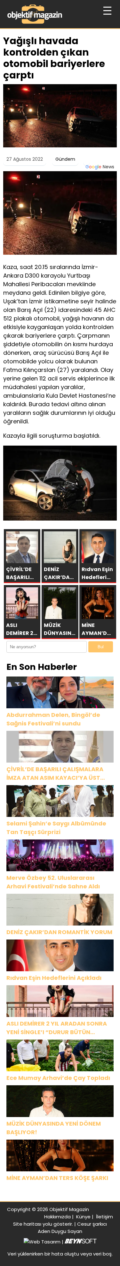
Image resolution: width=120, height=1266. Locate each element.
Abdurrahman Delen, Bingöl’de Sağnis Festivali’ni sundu (53, 719)
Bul (101, 646)
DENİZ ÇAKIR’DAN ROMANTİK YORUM (59, 932)
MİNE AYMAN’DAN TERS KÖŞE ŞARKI (57, 1178)
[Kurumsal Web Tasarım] (81, 1241)
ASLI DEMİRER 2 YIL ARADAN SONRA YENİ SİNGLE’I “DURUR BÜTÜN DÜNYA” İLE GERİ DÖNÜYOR (56, 1028)
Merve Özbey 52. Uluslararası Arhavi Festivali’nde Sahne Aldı (53, 882)
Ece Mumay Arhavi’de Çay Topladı (58, 1078)
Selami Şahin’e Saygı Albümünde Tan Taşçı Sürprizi (56, 827)
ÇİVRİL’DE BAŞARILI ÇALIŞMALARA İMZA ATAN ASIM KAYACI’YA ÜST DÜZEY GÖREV (54, 773)
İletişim (104, 1216)
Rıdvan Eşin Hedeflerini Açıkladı (53, 978)
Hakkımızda (57, 1216)
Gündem (65, 159)
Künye (83, 1216)
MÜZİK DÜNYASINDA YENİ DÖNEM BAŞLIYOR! (53, 1128)
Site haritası (27, 1224)
